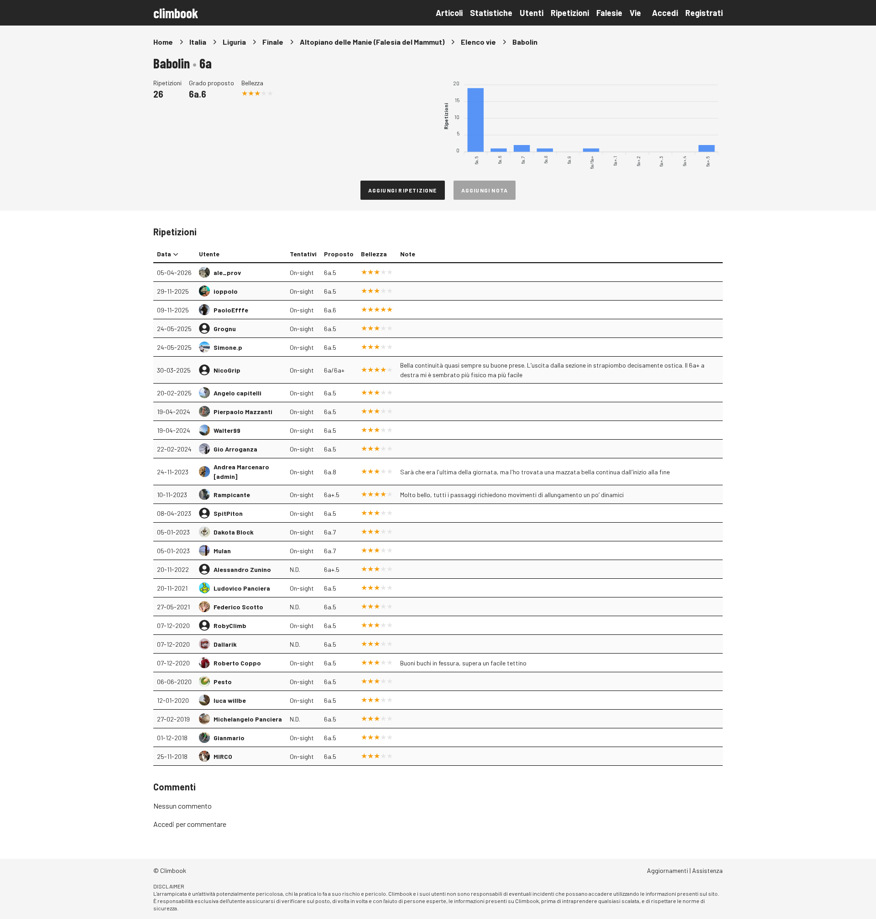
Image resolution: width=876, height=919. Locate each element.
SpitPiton (228, 513)
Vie (635, 13)
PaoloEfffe (231, 310)
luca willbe (230, 700)
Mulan (222, 551)
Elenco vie (478, 41)
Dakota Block (234, 532)
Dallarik (225, 644)
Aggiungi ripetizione (402, 190)
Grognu (225, 328)
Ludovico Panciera (242, 588)
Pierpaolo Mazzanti (243, 411)
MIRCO (223, 756)
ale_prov (227, 272)
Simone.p (228, 347)
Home (163, 41)
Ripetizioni (570, 13)
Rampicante (232, 494)
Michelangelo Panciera (248, 719)
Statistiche (491, 13)
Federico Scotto (238, 607)
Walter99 (227, 430)
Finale (272, 41)
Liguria (234, 41)
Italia (197, 41)
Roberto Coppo (237, 663)
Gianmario (229, 738)
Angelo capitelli (237, 393)
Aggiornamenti (667, 870)
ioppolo (226, 291)
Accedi (665, 13)
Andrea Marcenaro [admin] (241, 471)
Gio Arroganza (235, 449)
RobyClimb (230, 625)
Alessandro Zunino (242, 569)
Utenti (531, 13)
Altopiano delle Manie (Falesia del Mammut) (372, 41)
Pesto (223, 681)
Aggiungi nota (484, 190)
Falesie (609, 13)
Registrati (704, 13)
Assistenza (707, 870)
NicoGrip (227, 370)
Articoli (449, 13)
